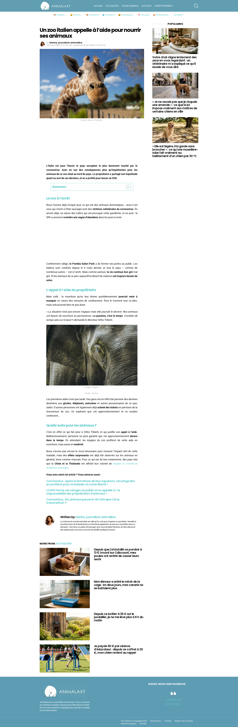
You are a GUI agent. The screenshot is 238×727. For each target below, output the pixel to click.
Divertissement (164, 6)
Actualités (112, 6)
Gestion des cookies (184, 721)
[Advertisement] (91, 143)
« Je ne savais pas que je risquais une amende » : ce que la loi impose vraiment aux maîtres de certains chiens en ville (174, 106)
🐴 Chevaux (92, 15)
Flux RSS (143, 724)
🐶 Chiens (58, 15)
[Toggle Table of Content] (127, 186)
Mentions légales (128, 724)
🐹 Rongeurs (160, 15)
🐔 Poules (143, 15)
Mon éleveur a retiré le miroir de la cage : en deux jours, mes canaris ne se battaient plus (118, 585)
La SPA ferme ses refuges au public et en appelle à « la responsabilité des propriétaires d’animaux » (83, 492)
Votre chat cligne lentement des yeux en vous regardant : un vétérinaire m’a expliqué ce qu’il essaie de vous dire (174, 62)
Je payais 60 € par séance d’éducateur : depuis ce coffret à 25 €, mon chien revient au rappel (118, 649)
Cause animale (130, 6)
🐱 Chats (75, 15)
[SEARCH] (196, 5)
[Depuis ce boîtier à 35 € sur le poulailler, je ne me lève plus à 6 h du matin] (65, 626)
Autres (178, 15)
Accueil (98, 6)
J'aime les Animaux (173, 701)
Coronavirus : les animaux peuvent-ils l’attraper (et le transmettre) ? (82, 501)
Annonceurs (155, 721)
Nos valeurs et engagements (134, 721)
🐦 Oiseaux (108, 15)
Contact (167, 721)
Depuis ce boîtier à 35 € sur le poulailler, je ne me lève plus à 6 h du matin (118, 617)
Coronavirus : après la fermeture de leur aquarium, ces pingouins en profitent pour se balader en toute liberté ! (90, 482)
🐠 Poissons (125, 15)
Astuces (146, 6)
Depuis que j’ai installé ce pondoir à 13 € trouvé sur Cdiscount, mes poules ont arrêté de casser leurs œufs (118, 554)
